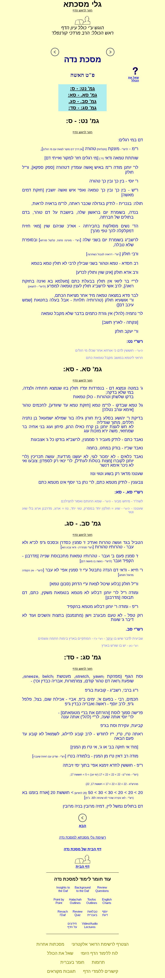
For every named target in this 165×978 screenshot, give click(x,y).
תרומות (98, 962)
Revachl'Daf (63, 913)
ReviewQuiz (77, 913)
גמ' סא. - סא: (82, 95)
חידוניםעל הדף (72, 925)
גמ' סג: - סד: (82, 107)
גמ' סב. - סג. (83, 101)
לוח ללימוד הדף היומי (99, 953)
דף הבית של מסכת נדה (82, 849)
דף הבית (82, 867)
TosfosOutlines (91, 901)
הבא (82, 826)
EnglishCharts (107, 901)
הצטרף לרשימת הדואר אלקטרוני (100, 944)
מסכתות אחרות (50, 944)
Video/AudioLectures (90, 925)
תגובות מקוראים (61, 971)
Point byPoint (59, 901)
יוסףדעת (105, 913)
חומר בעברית (72, 962)
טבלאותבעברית (92, 913)
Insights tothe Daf (63, 889)
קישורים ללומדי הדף (100, 971)
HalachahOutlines (75, 901)
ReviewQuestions (102, 889)
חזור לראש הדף (82, 10)
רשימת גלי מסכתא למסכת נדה (82, 838)
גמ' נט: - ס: (82, 88)
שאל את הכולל (60, 953)
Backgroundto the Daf (83, 889)
